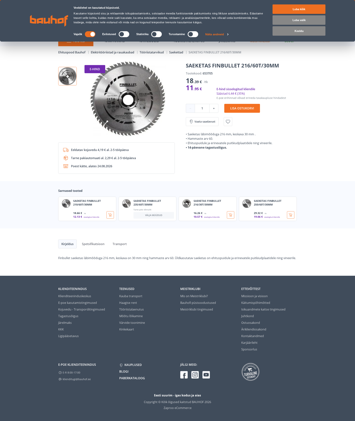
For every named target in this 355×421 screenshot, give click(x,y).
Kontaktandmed (252, 336)
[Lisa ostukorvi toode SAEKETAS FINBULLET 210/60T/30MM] (110, 215)
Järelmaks (65, 323)
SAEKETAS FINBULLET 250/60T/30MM (267, 202)
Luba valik (299, 20)
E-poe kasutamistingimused (77, 303)
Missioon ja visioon (254, 296)
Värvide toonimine (132, 323)
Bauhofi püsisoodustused (198, 303)
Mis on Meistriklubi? (194, 296)
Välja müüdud (153, 215)
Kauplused (133, 365)
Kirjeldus (67, 244)
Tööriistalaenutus (131, 309)
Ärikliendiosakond (253, 329)
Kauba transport (130, 296)
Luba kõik (299, 9)
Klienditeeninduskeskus (74, 296)
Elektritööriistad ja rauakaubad (113, 52)
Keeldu (299, 31)
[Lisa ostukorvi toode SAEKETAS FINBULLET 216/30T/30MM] (230, 215)
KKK (61, 329)
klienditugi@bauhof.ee (77, 379)
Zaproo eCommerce (178, 408)
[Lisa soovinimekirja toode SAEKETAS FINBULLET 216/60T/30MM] (228, 121)
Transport (120, 244)
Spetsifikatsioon (93, 244)
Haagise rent (128, 303)
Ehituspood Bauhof (72, 52)
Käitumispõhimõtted (255, 303)
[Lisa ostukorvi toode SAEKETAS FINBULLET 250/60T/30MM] (290, 215)
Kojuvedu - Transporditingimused (81, 309)
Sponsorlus (249, 349)
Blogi (124, 371)
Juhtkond (247, 316)
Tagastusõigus (68, 316)
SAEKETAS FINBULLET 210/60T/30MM (87, 202)
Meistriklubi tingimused (196, 309)
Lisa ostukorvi (242, 108)
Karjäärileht (249, 343)
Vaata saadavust (205, 121)
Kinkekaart (126, 329)
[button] (67, 76)
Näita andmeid (214, 34)
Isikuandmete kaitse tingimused (263, 309)
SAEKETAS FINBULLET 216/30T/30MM (207, 202)
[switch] (124, 34)
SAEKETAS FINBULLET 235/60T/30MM (147, 202)
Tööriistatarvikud (152, 52)
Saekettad (176, 52)
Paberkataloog (132, 378)
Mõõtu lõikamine (131, 316)
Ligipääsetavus (68, 336)
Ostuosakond (250, 323)
